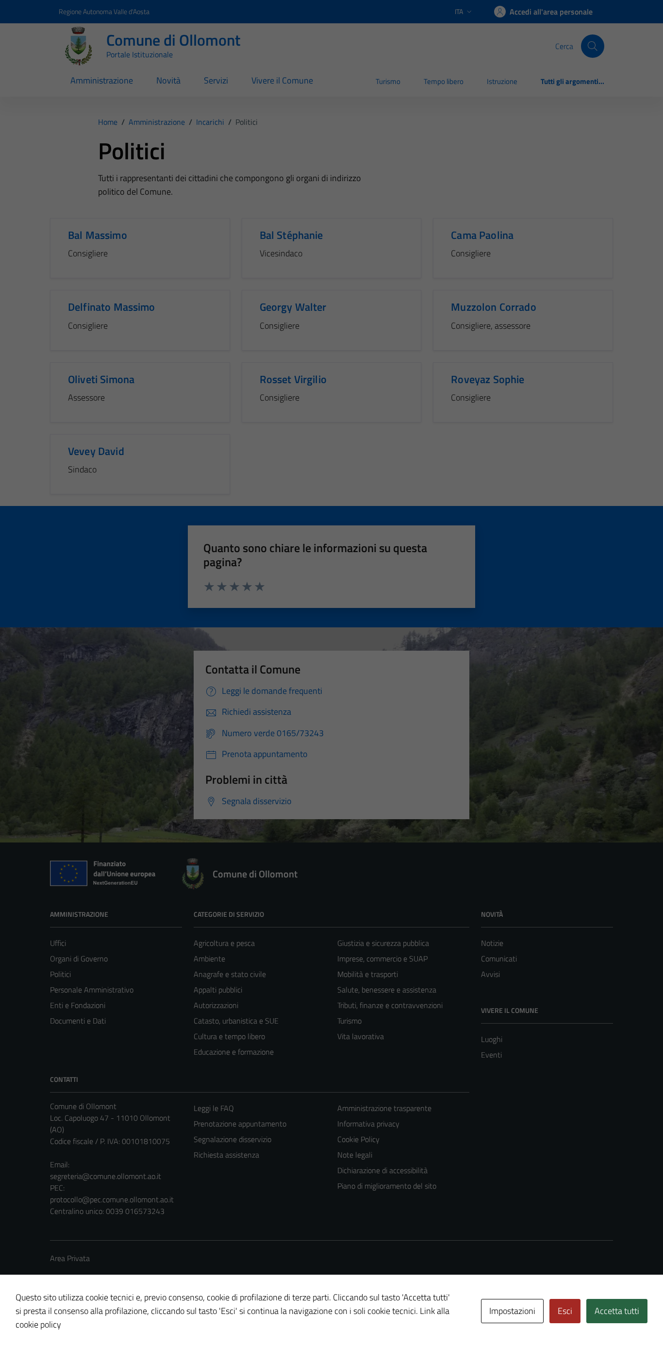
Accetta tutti (617, 1310)
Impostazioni (512, 1310)
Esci (565, 1310)
